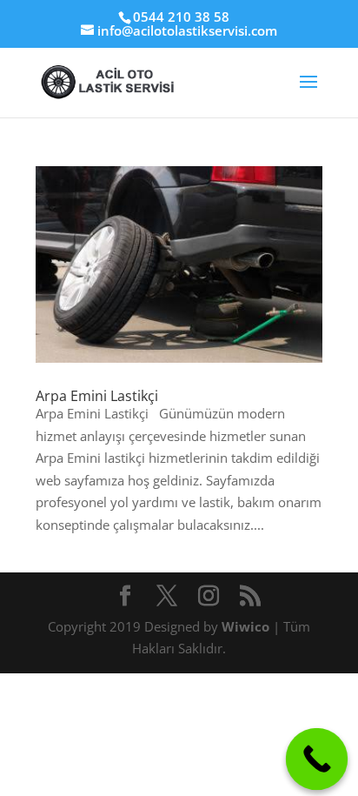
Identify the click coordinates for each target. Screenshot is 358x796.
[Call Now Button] (317, 759)
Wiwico (247, 626)
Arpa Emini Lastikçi (97, 395)
